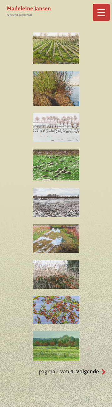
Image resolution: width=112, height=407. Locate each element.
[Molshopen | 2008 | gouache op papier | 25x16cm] (56, 178)
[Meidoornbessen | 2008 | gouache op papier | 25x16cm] (56, 322)
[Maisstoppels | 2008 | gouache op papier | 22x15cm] (56, 62)
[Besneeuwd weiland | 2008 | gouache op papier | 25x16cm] (56, 215)
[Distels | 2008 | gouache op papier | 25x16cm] (56, 287)
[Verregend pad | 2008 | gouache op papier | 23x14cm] (56, 251)
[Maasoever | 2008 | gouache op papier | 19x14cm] (56, 104)
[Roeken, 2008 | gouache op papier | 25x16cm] (56, 359)
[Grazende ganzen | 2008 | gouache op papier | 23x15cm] (56, 140)
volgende (87, 371)
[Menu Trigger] (101, 12)
